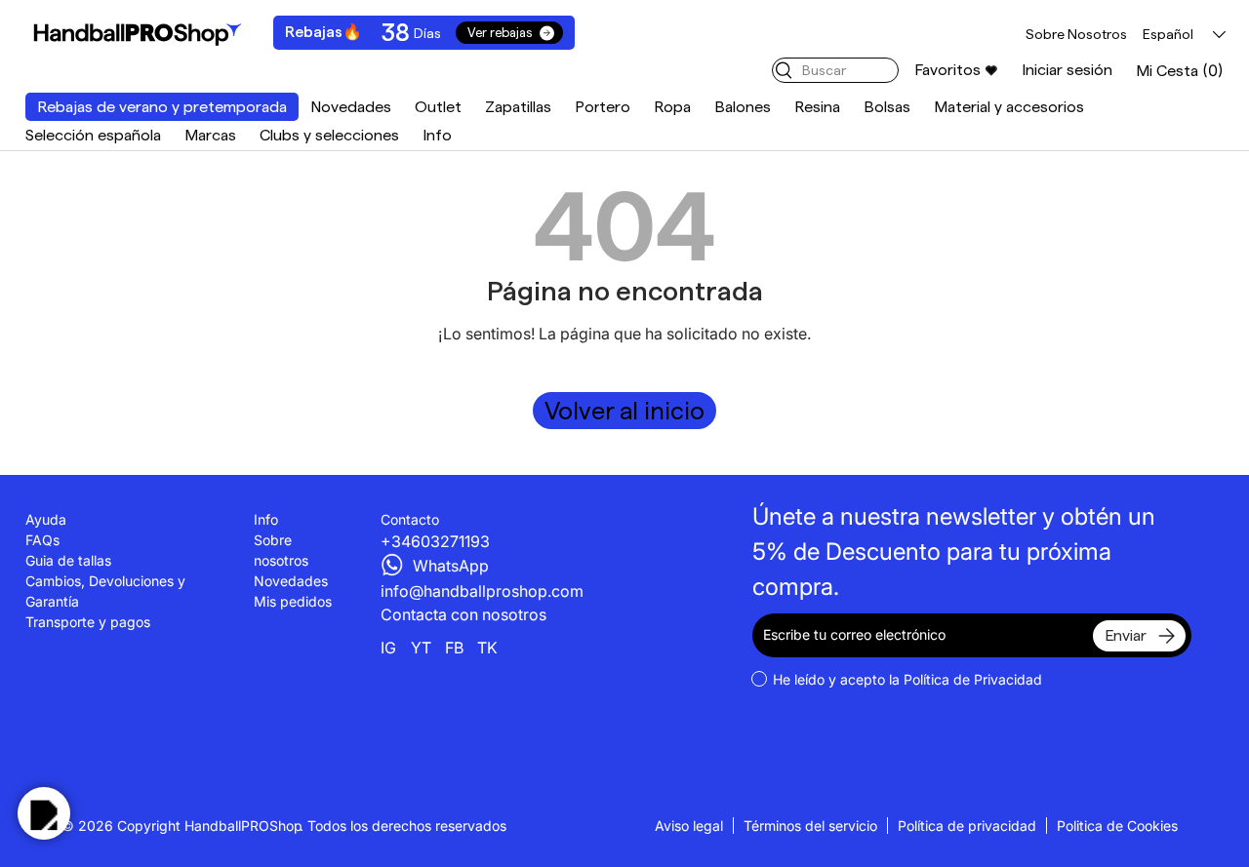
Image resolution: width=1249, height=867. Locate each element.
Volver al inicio (624, 410)
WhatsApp (451, 565)
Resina (817, 107)
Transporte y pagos (87, 621)
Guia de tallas (68, 560)
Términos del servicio (810, 825)
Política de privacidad (967, 825)
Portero (602, 107)
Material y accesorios (1009, 107)
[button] (1180, 71)
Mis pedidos (293, 601)
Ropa (672, 107)
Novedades (350, 107)
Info (437, 135)
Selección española (93, 135)
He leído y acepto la (907, 679)
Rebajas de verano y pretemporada (162, 107)
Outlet (438, 107)
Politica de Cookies (1117, 825)
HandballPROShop (243, 825)
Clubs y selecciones (329, 135)
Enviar (1126, 635)
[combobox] (835, 70)
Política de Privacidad (973, 679)
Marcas (210, 135)
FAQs (42, 540)
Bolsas (887, 107)
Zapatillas (518, 107)
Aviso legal (689, 825)
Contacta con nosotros (463, 614)
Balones (742, 107)
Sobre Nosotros (1076, 34)
